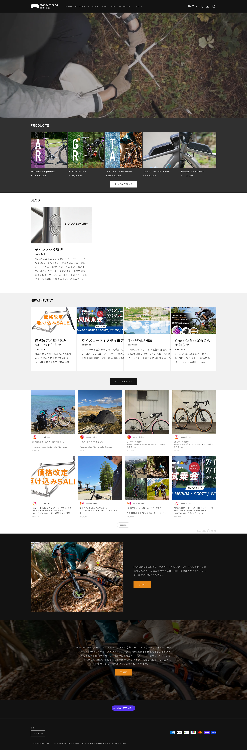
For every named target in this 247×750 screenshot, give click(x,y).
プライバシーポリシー (61, 743)
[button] (82, 6)
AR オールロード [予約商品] (43, 171)
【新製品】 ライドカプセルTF (156, 171)
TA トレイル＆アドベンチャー (118, 171)
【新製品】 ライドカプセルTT (193, 171)
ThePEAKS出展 (140, 340)
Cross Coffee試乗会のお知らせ (193, 342)
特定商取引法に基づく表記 (83, 743)
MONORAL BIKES (44, 743)
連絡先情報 (100, 743)
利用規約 (123, 743)
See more (123, 525)
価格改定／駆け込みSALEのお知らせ (50, 342)
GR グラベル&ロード (77, 171)
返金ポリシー (112, 743)
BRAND (123, 672)
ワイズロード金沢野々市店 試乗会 (110, 340)
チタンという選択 (49, 249)
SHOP (142, 584)
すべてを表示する (123, 184)
